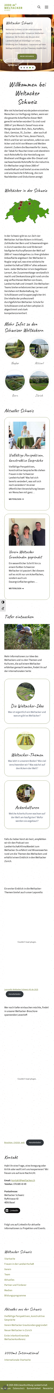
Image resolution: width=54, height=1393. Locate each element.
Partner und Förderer (15, 1285)
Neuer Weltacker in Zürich (18, 1330)
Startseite (9, 1259)
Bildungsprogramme (15, 1295)
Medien (8, 1290)
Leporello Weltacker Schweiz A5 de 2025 (21, 989)
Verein (7, 1269)
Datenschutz (19, 1388)
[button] (39, 7)
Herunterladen (15, 994)
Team (7, 1274)
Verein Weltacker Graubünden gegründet (25, 1325)
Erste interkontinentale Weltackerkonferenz (16, 1337)
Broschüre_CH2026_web (14, 1142)
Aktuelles (9, 1280)
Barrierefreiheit (34, 1388)
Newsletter (48, 1388)
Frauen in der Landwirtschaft (19, 1264)
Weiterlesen (15, 499)
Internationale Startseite (17, 1360)
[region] (27, 47)
